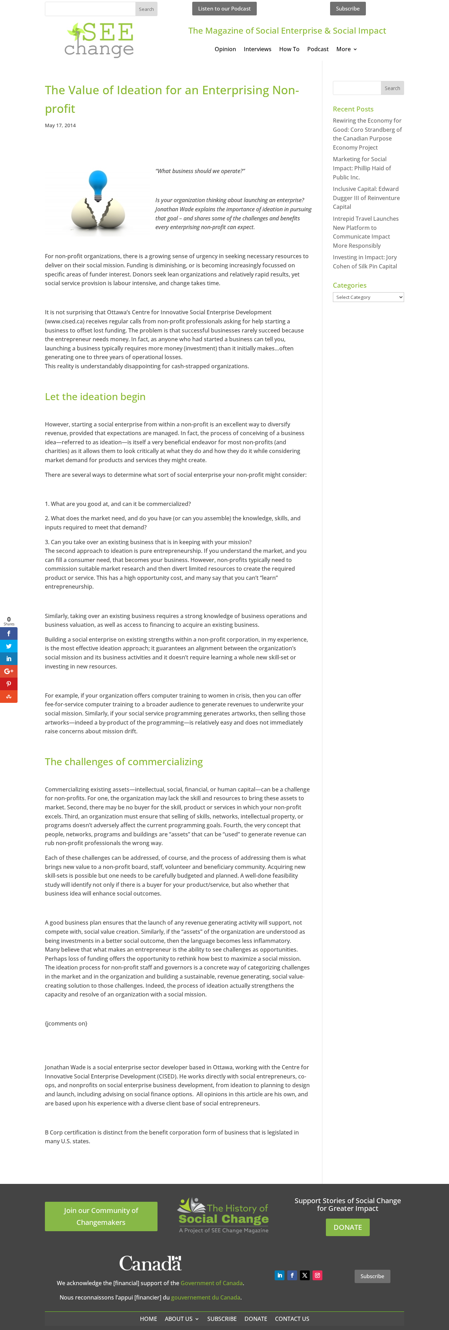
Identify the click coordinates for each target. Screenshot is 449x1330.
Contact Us (292, 1319)
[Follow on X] (305, 1275)
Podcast (318, 50)
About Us (179, 1319)
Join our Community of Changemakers (101, 1216)
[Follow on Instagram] (317, 1275)
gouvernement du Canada (205, 1297)
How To (289, 50)
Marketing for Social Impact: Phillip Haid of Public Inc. (362, 168)
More (343, 50)
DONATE (348, 1227)
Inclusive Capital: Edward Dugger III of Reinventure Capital (366, 198)
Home (148, 1319)
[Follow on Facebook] (292, 1275)
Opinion (225, 50)
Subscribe (348, 8)
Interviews (258, 50)
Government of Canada (212, 1283)
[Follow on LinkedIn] (279, 1275)
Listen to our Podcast (224, 8)
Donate (255, 1319)
